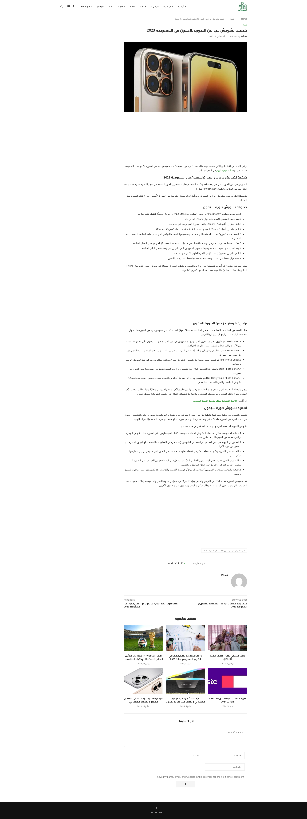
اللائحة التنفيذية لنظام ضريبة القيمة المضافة (215, 400)
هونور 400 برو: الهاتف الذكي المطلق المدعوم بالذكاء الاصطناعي (143, 700)
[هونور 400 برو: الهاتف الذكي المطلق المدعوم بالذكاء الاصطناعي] (143, 681)
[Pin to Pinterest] (172, 563)
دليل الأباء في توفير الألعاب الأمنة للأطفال (227, 657)
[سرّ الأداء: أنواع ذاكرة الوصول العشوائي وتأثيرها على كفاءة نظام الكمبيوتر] (185, 681)
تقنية (232, 18)
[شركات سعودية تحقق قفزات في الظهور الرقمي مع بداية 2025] (185, 638)
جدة (144, 6)
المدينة (121, 6)
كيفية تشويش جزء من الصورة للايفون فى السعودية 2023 (224, 550)
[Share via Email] (169, 563)
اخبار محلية (168, 6)
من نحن (100, 6)
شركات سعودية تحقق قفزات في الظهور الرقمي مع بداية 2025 (185, 657)
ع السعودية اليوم (224, 170)
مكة (111, 6)
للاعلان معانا (86, 6)
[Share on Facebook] (178, 563)
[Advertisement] (185, 140)
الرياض (156, 6)
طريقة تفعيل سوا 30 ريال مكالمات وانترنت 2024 (227, 700)
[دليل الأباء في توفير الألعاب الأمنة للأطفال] (227, 638)
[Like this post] (182, 563)
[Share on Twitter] (175, 563)
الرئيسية (182, 6)
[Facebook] (73, 6)
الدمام (132, 6)
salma (244, 36)
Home (244, 18)
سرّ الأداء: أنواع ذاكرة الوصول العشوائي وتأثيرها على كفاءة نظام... (185, 700)
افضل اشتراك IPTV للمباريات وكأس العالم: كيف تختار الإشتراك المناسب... (143, 657)
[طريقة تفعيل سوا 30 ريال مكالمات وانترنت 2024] (227, 681)
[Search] (61, 6)
